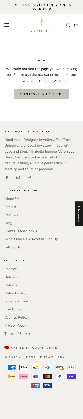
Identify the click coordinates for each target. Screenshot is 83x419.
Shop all (10, 207)
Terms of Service (17, 333)
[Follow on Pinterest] (29, 177)
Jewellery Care (16, 301)
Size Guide (12, 309)
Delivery (11, 277)
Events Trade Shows (20, 231)
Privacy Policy (15, 325)
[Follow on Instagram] (18, 177)
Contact (10, 269)
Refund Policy (15, 293)
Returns (10, 285)
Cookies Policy (15, 317)
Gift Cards (12, 247)
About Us (12, 198)
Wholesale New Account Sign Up (31, 239)
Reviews (11, 214)
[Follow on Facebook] (6, 177)
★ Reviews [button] (78, 214)
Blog (8, 223)
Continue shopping (41, 93)
